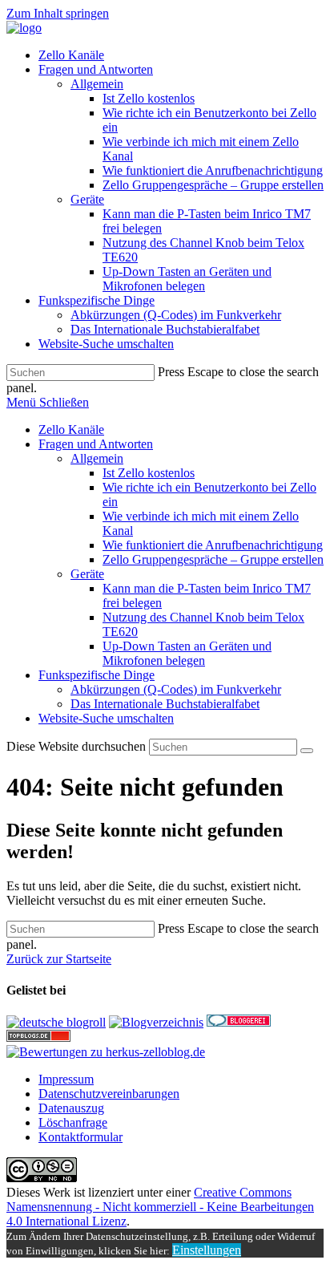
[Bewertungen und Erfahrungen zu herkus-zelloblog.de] (105, 1052)
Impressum (66, 1079)
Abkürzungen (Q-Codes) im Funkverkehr (175, 689)
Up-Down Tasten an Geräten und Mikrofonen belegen (187, 653)
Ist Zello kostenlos (149, 473)
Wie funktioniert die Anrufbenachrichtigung (213, 545)
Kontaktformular (80, 1137)
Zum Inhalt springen (57, 13)
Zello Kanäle (71, 429)
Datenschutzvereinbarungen (108, 1093)
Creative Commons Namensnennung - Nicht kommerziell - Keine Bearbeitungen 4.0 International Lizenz (160, 1206)
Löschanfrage (72, 1122)
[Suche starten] (306, 750)
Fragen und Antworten (95, 444)
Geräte (87, 574)
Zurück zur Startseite (58, 959)
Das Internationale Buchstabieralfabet (165, 704)
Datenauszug (71, 1108)
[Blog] (156, 1022)
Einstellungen (206, 1250)
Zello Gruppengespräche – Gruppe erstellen (213, 559)
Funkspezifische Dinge (96, 675)
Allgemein (96, 458)
